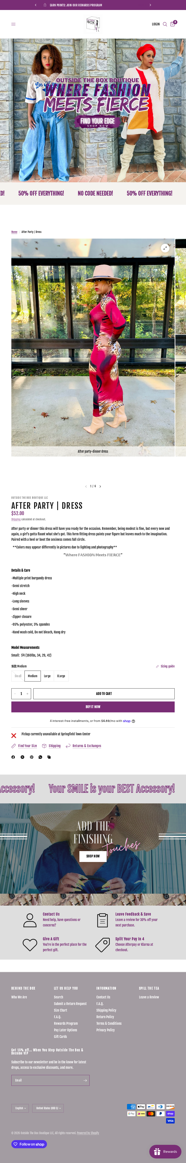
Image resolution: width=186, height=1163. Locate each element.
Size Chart (60, 1010)
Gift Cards (60, 1037)
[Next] (100, 486)
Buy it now (93, 707)
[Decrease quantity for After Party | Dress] (15, 694)
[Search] (165, 24)
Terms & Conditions (109, 1023)
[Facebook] (14, 757)
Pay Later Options (65, 1030)
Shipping (16, 519)
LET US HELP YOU (66, 988)
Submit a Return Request (70, 1004)
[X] (23, 757)
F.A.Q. (57, 1017)
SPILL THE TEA (149, 988)
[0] (172, 24)
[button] (93, 856)
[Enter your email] (85, 1080)
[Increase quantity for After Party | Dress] (27, 694)
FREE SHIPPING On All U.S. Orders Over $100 (112, 5)
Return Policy (105, 1017)
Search (58, 997)
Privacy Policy (105, 1030)
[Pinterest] (32, 757)
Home (14, 232)
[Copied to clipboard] (50, 757)
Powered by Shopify (88, 1133)
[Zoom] (165, 248)
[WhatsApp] (41, 757)
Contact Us (103, 997)
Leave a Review (149, 997)
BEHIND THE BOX (23, 988)
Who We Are (19, 997)
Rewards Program (66, 1023)
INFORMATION (106, 988)
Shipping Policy (106, 1010)
